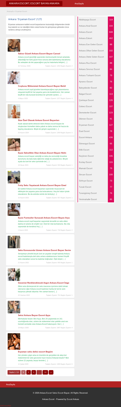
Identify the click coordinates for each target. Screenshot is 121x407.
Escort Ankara (73, 399)
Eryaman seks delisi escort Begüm (35, 352)
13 (45, 372)
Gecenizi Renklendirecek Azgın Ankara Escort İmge (43, 283)
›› (51, 372)
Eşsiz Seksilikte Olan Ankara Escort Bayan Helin (42, 153)
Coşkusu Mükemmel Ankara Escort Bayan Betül (42, 86)
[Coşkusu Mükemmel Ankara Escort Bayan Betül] (14, 83)
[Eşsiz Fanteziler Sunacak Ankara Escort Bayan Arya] (14, 215)
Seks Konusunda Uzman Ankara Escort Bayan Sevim (44, 250)
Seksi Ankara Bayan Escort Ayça (34, 315)
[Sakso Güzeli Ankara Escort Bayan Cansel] (14, 51)
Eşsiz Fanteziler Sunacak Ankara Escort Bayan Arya (44, 218)
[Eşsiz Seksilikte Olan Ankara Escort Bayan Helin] (14, 150)
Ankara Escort (48, 399)
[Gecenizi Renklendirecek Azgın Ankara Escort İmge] (14, 280)
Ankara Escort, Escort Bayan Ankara (34, 3)
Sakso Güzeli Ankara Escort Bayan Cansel (39, 53)
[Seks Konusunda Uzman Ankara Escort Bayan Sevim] (14, 248)
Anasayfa (10, 11)
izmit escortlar (5, 406)
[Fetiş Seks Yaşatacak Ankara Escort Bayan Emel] (14, 183)
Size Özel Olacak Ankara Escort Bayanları (38, 120)
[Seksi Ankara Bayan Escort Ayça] (14, 313)
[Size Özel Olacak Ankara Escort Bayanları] (14, 118)
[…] (65, 62)
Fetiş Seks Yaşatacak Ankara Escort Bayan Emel (42, 185)
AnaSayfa (79, 3)
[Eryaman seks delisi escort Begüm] (14, 349)
